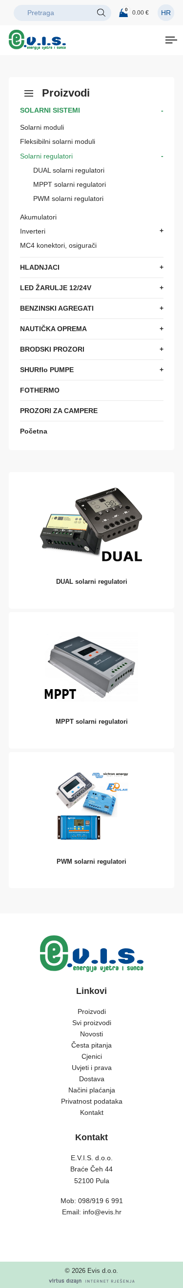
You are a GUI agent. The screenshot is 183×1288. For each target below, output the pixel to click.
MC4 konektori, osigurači (58, 245)
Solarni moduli (42, 127)
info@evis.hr (102, 1212)
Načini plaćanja (91, 1090)
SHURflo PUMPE (47, 370)
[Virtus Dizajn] (92, 1281)
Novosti (91, 1034)
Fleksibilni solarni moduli (57, 141)
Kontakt (91, 1112)
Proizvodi (92, 1011)
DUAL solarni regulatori (68, 170)
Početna (33, 431)
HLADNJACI (40, 267)
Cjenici (91, 1056)
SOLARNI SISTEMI (50, 110)
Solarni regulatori (46, 156)
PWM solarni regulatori (68, 198)
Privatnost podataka (91, 1101)
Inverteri (32, 231)
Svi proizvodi (91, 1023)
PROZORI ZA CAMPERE (59, 411)
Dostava (91, 1079)
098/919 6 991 (100, 1201)
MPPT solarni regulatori (69, 184)
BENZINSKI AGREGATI (57, 308)
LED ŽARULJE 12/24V (55, 288)
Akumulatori (38, 217)
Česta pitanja (91, 1045)
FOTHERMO (40, 390)
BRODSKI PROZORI (52, 349)
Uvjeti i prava (92, 1067)
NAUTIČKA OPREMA (53, 329)
